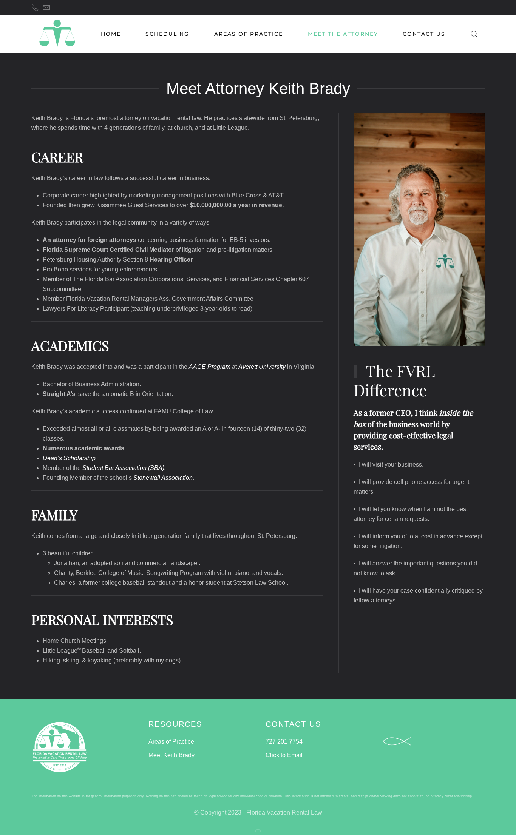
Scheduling (167, 34)
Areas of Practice (171, 741)
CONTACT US (424, 34)
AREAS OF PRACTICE (248, 34)
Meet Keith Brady (171, 755)
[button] (474, 34)
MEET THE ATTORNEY (343, 34)
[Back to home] (57, 34)
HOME (111, 34)
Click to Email (284, 755)
